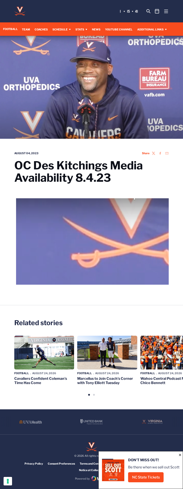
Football (21, 373)
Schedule (60, 29)
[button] (89, 395)
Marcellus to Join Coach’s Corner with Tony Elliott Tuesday (105, 380)
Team (26, 29)
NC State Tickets (148, 478)
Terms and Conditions (93, 463)
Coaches (41, 29)
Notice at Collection (91, 470)
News (96, 29)
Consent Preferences (61, 463)
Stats (79, 29)
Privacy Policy (34, 463)
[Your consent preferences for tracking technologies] (8, 481)
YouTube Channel (119, 29)
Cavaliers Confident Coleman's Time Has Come (40, 380)
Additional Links (150, 29)
